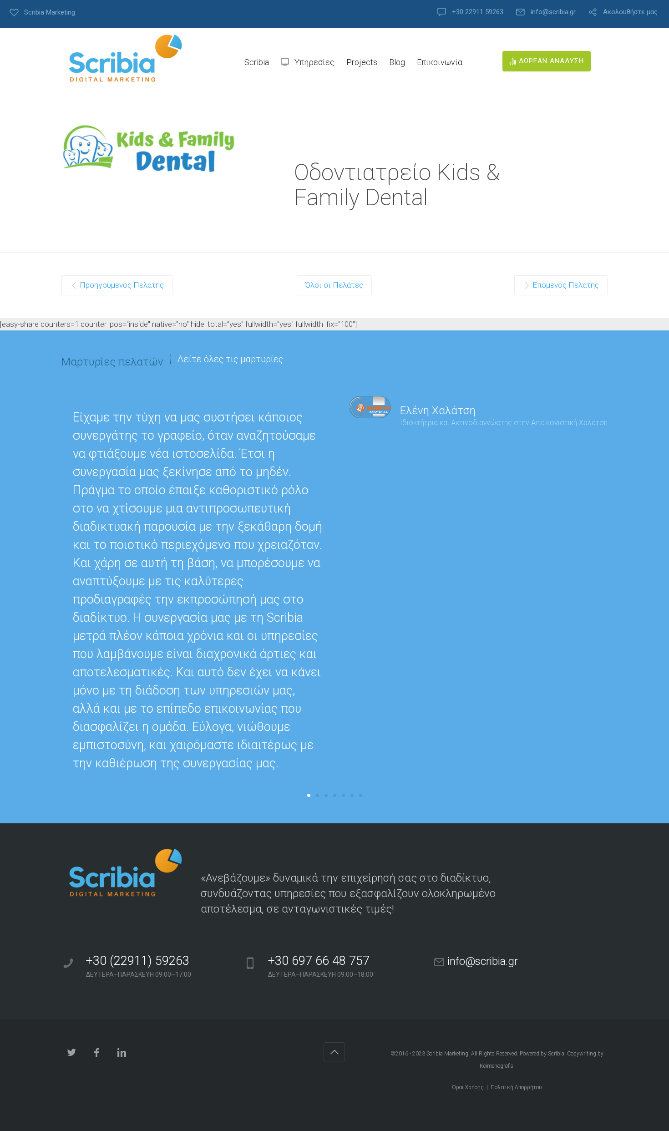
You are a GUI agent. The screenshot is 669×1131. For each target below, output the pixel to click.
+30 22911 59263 (477, 12)
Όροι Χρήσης (468, 1087)
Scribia (556, 1053)
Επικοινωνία (439, 62)
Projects (361, 62)
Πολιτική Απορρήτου (516, 1087)
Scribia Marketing (447, 1053)
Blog (397, 62)
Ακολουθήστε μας (630, 12)
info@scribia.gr (553, 12)
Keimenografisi (497, 1066)
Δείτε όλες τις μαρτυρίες (230, 359)
